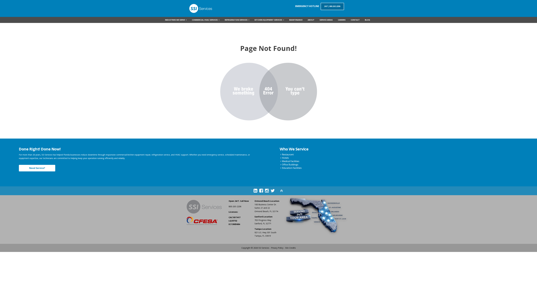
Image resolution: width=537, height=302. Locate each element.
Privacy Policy (277, 247)
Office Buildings (290, 164)
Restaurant (288, 154)
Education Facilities (292, 167)
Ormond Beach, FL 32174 (266, 211)
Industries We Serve (175, 20)
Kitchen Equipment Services (268, 20)
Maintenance (295, 20)
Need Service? (37, 168)
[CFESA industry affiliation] (205, 221)
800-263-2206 (235, 206)
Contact (355, 20)
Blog (367, 20)
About (311, 20)
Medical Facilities (290, 161)
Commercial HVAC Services (205, 20)
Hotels (285, 157)
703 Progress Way (263, 220)
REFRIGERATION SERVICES (236, 20)
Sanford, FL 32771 (263, 223)
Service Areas (326, 20)
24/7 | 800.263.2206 (332, 6)
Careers (342, 20)
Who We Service (294, 149)
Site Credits (290, 247)
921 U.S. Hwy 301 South (265, 232)
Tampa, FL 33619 (263, 235)
